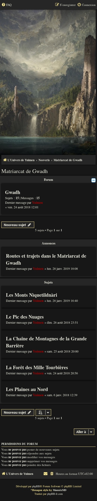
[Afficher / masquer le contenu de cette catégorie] (93, 180)
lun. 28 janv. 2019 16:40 (62, 300)
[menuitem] (6, 5)
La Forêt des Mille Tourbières (37, 367)
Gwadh (12, 192)
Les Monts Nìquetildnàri (31, 294)
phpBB (36, 486)
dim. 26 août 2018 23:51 (62, 322)
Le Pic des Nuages (25, 316)
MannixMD (59, 490)
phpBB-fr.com (55, 494)
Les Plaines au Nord (27, 389)
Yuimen (37, 202)
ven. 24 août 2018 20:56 (62, 373)
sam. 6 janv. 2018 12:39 (62, 395)
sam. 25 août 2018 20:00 (62, 351)
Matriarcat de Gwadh (24, 171)
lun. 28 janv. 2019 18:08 (62, 268)
